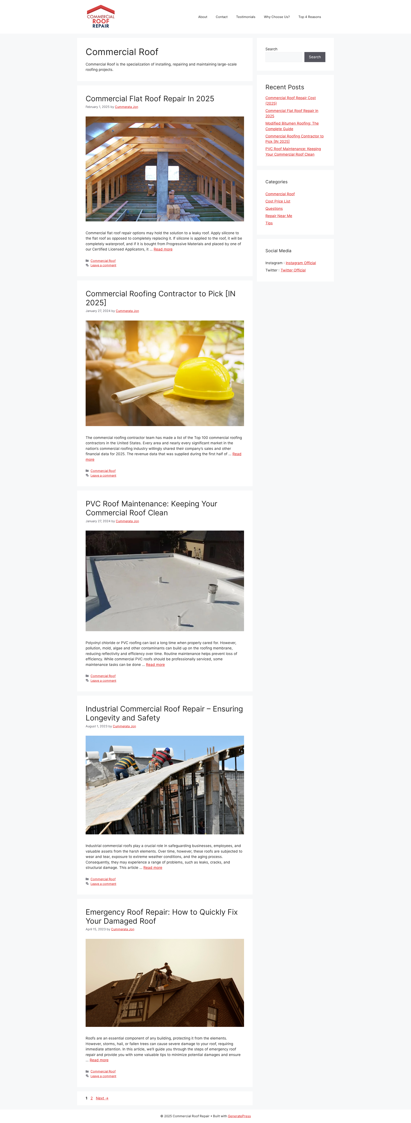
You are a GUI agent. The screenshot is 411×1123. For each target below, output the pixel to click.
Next (102, 1098)
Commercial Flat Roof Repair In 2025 (150, 98)
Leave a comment (103, 265)
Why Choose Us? (277, 17)
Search (271, 49)
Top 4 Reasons (309, 17)
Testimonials (245, 17)
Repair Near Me (278, 216)
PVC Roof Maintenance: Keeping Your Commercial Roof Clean (151, 508)
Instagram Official (301, 263)
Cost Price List (277, 201)
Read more (163, 249)
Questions (274, 208)
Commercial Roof (103, 260)
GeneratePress (239, 1116)
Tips (269, 223)
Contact (222, 17)
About (202, 17)
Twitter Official (293, 270)
